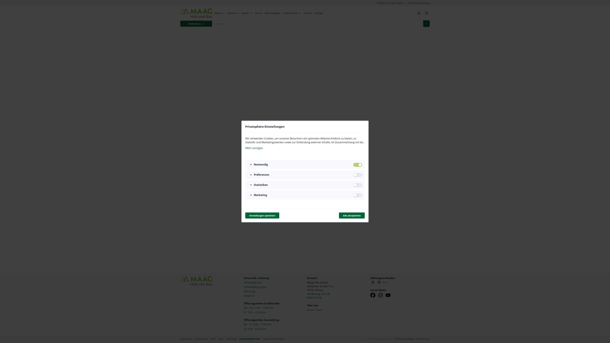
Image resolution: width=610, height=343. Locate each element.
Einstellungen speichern (262, 215)
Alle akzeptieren (352, 215)
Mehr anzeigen (254, 148)
